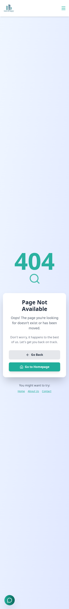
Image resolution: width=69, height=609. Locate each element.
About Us (33, 391)
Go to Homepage (37, 367)
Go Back (37, 355)
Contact (46, 391)
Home (21, 391)
